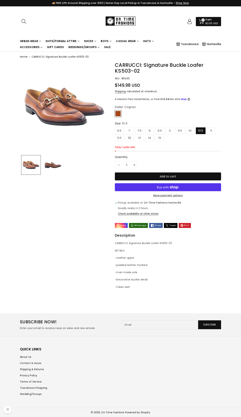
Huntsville (214, 44)
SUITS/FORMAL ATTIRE (61, 41)
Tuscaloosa (189, 44)
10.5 (200, 131)
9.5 (180, 131)
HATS (147, 41)
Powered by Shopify (137, 412)
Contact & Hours (30, 363)
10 (190, 131)
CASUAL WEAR (126, 41)
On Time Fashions (112, 412)
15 (159, 138)
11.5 (119, 138)
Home (24, 56)
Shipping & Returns (32, 369)
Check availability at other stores (138, 213)
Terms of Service (31, 381)
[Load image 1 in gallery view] (31, 165)
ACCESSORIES (30, 47)
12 (129, 138)
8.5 (160, 131)
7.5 (139, 131)
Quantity (121, 157)
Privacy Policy (28, 375)
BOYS (105, 41)
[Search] (24, 21)
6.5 (119, 131)
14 (149, 138)
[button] (30, 41)
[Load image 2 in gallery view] (53, 165)
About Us (25, 357)
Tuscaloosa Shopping (33, 388)
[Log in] (189, 21)
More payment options (168, 195)
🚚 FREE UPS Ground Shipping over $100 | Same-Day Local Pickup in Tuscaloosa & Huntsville (112, 3)
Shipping (120, 91)
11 (211, 131)
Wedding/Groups (31, 394)
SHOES (89, 41)
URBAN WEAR (29, 41)
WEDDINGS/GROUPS (82, 47)
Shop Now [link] (182, 3)
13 (139, 138)
